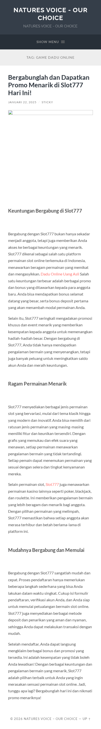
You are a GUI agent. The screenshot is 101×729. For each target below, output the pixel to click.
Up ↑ (87, 719)
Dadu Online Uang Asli (60, 274)
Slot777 (52, 484)
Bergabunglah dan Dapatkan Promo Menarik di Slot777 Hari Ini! (48, 85)
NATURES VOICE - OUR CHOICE (50, 14)
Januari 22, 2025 (22, 102)
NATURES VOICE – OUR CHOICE (51, 719)
